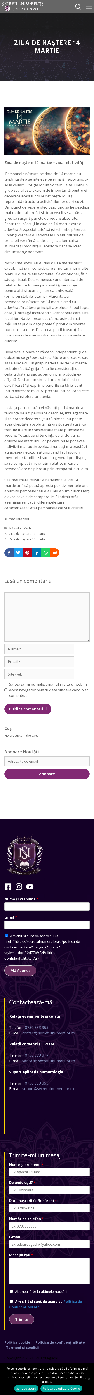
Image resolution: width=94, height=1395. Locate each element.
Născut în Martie (21, 528)
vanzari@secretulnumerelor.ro (48, 1060)
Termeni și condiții (22, 1347)
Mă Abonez (20, 970)
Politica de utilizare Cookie (61, 1388)
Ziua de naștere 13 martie (27, 539)
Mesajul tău (21, 1255)
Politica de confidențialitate (60, 1342)
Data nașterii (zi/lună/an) (33, 1200)
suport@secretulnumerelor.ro (48, 1088)
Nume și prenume (26, 1164)
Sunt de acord (26, 1388)
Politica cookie (17, 1342)
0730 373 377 (37, 1055)
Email (10, 917)
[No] (88, 1379)
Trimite (21, 1319)
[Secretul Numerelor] (23, 6)
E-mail (16, 1237)
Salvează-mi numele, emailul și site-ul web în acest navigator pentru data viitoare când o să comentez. (48, 690)
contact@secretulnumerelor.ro (48, 1032)
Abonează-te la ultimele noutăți (41, 1291)
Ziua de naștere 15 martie (27, 533)
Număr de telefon (26, 1219)
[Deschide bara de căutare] (78, 6)
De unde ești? (22, 1182)
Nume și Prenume (21, 899)
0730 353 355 (37, 1027)
